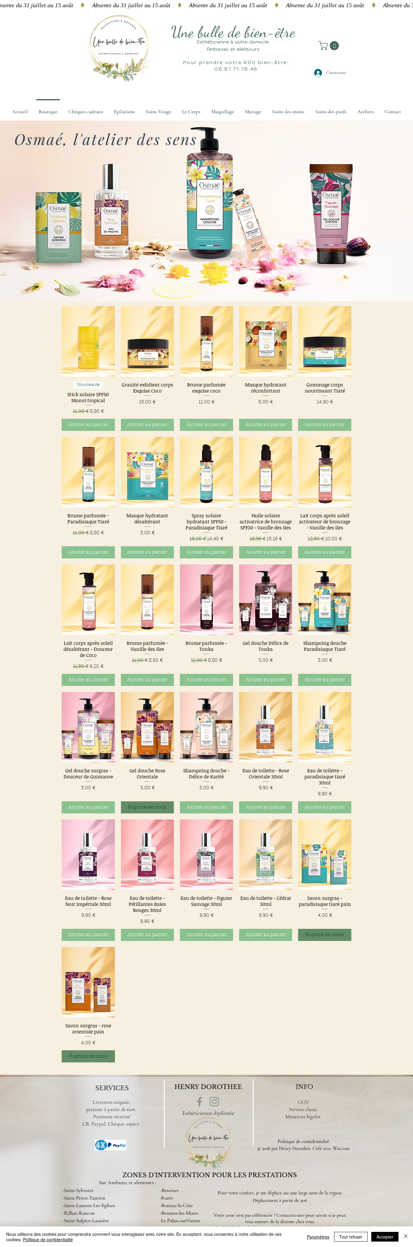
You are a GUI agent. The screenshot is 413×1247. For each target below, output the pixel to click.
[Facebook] (199, 1101)
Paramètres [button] (318, 1237)
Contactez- (286, 1215)
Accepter (384, 1237)
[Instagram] (214, 1101)
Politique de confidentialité (303, 1142)
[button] (330, 45)
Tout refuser (351, 1237)
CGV (303, 1102)
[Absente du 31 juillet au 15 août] (206, 5)
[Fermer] (405, 1236)
